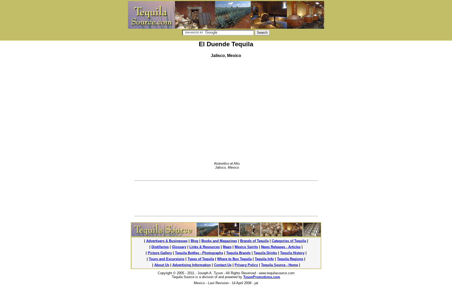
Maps (227, 247)
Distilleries (160, 247)
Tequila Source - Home (279, 265)
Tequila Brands (238, 253)
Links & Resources (204, 247)
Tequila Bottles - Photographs (199, 253)
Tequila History (292, 253)
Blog (194, 241)
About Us (161, 265)
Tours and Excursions (166, 259)
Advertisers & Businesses (167, 241)
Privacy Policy (246, 265)
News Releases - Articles (281, 247)
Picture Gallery (160, 253)
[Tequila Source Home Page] (226, 235)
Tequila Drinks (265, 253)
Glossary (179, 247)
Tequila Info (264, 259)
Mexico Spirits (246, 247)
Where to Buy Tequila (234, 259)
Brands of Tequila (254, 241)
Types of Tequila (201, 259)
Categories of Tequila (289, 241)
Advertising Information (191, 265)
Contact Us (222, 265)
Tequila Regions (290, 259)
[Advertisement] (280, 95)
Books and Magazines (219, 241)
